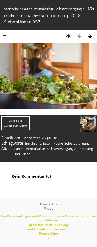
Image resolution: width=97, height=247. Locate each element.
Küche (58, 143)
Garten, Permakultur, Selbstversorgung (52, 8)
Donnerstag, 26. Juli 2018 (40, 138)
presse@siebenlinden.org (48, 224)
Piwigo (48, 208)
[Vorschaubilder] (68, 36)
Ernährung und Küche (21, 15)
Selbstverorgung (77, 143)
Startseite (11, 8)
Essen (47, 143)
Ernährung (33, 143)
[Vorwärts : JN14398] (90, 36)
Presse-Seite (48, 233)
